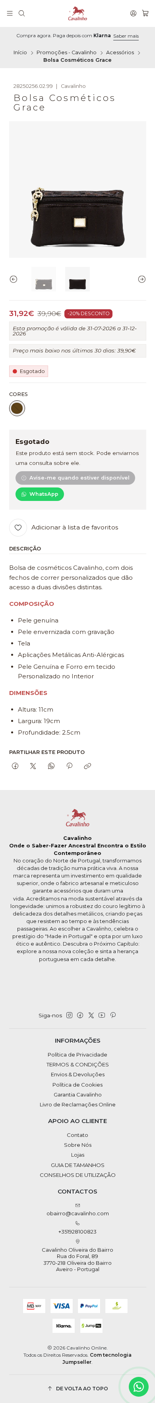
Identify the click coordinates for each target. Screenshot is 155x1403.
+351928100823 (77, 1231)
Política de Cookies (77, 1084)
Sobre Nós (77, 1145)
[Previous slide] (15, 279)
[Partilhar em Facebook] (15, 766)
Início (20, 52)
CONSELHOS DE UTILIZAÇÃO (78, 1175)
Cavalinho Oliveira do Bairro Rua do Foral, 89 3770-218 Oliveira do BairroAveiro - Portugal (77, 1259)
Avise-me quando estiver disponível (79, 478)
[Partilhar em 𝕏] (33, 766)
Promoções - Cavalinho (67, 52)
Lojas (77, 1155)
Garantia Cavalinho (78, 1094)
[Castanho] (17, 408)
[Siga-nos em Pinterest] (112, 1015)
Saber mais (126, 36)
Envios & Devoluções (78, 1074)
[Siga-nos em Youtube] (101, 1015)
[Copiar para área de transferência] (87, 766)
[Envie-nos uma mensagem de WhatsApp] (139, 1387)
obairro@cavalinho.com (77, 1213)
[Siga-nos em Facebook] (80, 1015)
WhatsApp (43, 494)
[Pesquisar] (21, 13)
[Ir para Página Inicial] (77, 13)
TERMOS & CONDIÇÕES (77, 1064)
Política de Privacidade (77, 1054)
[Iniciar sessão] (133, 13)
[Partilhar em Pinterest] (69, 766)
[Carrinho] (145, 13)
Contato (77, 1135)
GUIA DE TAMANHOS (78, 1165)
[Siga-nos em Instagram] (69, 1015)
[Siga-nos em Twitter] (91, 1015)
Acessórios (120, 52)
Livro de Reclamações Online (78, 1104)
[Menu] (9, 13)
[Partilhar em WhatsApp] (51, 766)
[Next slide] (140, 279)
